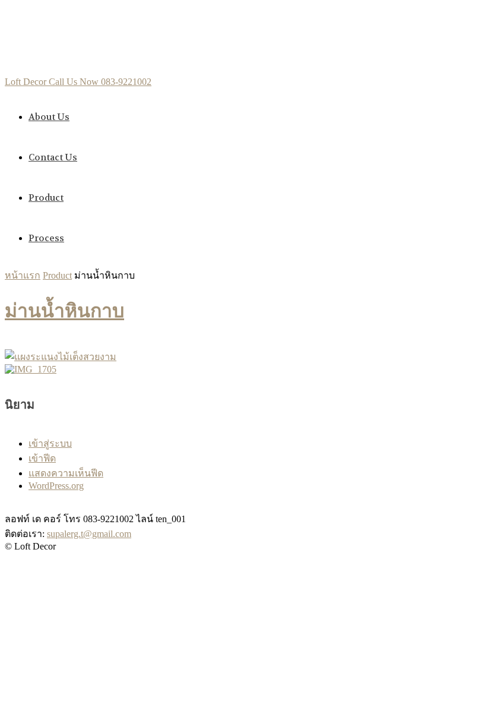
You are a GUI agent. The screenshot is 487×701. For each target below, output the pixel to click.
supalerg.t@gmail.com (89, 534)
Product (46, 198)
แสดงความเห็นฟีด (66, 473)
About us (49, 117)
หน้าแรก (22, 275)
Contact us (53, 157)
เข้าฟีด (42, 458)
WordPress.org (56, 486)
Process (46, 238)
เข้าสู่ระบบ (50, 443)
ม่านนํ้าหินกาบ (64, 311)
